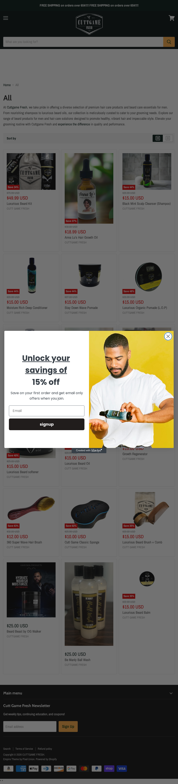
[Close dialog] (168, 336)
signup (47, 424)
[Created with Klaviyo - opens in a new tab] (89, 450)
